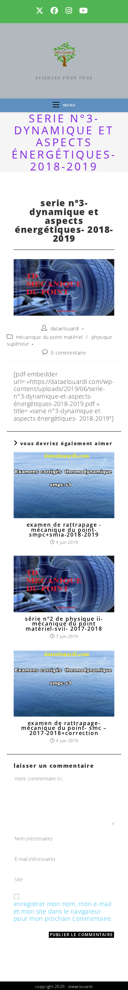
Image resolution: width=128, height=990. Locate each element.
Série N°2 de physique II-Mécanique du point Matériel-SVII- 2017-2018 (64, 623)
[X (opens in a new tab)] (42, 10)
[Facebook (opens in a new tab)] (55, 10)
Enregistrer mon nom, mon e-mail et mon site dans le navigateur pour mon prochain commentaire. (63, 911)
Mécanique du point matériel (49, 337)
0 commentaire (68, 352)
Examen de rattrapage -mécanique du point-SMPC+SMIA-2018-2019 (64, 529)
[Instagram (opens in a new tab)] (69, 10)
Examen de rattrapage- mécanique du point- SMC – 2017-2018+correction (64, 728)
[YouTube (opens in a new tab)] (84, 10)
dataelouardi (65, 328)
